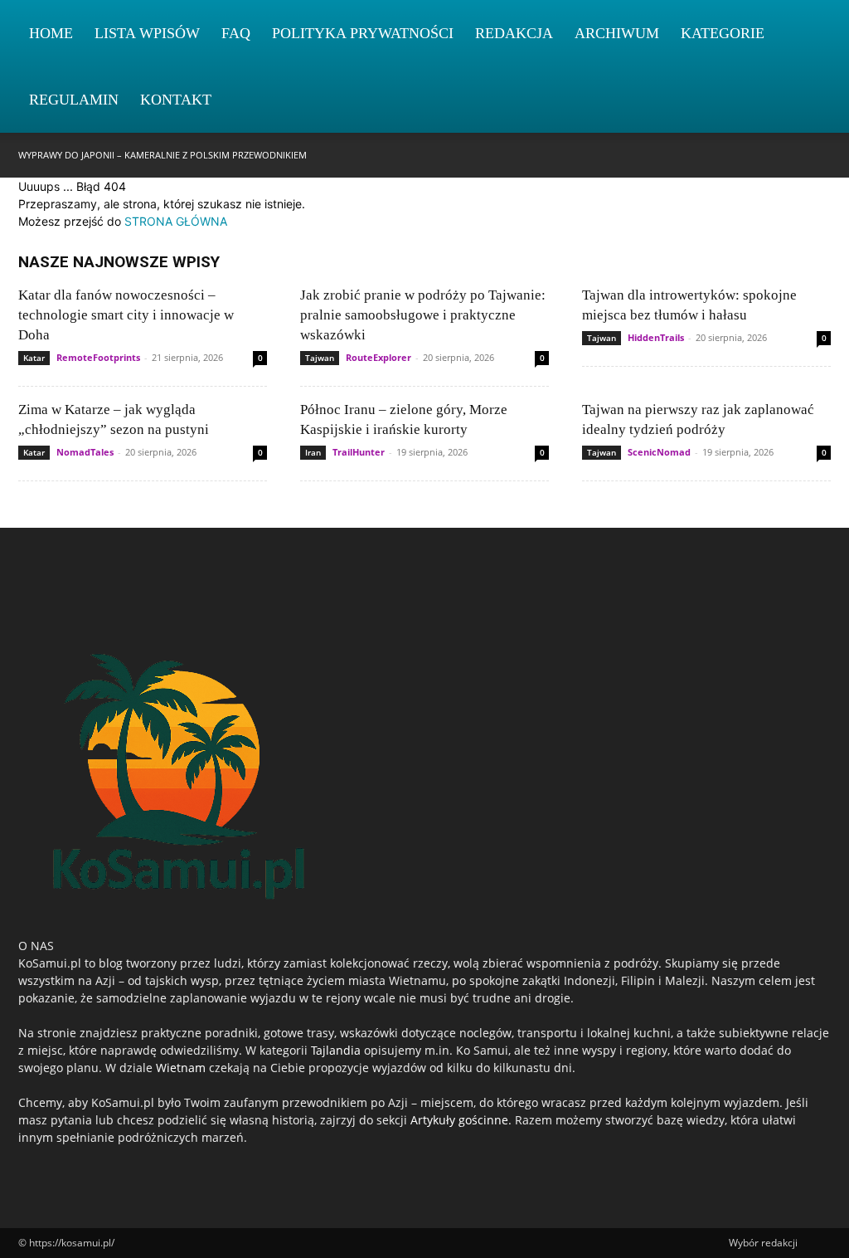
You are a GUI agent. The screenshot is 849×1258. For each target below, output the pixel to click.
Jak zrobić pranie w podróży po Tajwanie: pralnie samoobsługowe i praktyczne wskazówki (423, 315)
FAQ (235, 33)
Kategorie (722, 33)
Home (51, 33)
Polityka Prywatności (363, 33)
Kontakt (175, 99)
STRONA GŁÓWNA (175, 221)
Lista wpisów (147, 33)
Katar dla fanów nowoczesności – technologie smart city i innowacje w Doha (126, 315)
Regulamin (74, 99)
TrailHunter (358, 452)
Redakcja (514, 33)
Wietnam (181, 1067)
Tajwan (319, 357)
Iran (313, 452)
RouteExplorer (378, 357)
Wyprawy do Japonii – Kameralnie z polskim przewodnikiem (162, 155)
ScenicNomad (659, 452)
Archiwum (617, 33)
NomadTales (85, 452)
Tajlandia (336, 1050)
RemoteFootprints (98, 357)
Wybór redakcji (763, 1243)
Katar (34, 357)
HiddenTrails (656, 337)
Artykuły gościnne (459, 1120)
